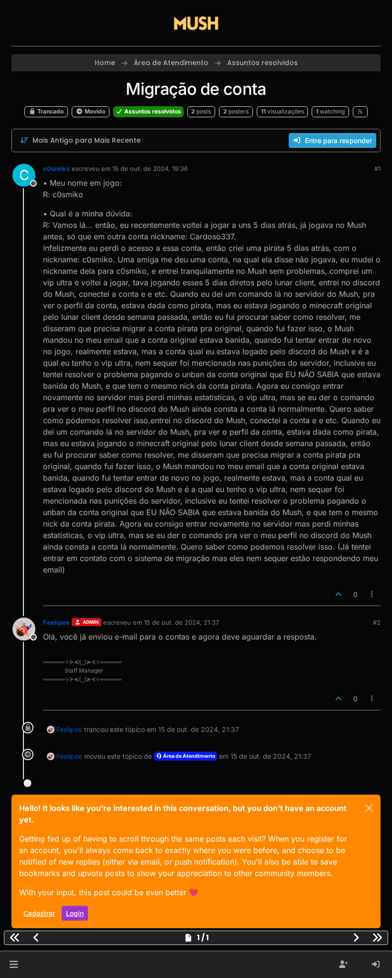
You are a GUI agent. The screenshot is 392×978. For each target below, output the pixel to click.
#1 (377, 168)
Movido (94, 111)
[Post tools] (372, 594)
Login (75, 913)
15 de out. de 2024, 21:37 (181, 622)
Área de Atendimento (188, 756)
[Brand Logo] (196, 22)
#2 (377, 622)
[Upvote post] (338, 594)
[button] (13, 964)
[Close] (369, 808)
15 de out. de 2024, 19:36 (150, 168)
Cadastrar (39, 913)
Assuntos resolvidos (152, 111)
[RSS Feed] (360, 111)
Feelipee (56, 622)
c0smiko (56, 168)
